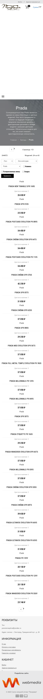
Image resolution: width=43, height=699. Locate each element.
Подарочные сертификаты (11, 650)
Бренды (23, 140)
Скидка (27, 172)
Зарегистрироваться (33, 2)
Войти (20, 2)
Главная (13, 140)
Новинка (28, 166)
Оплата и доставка (9, 647)
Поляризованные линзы (11, 172)
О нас (4, 644)
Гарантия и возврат (9, 653)
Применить (7, 176)
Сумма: (34, 7)
